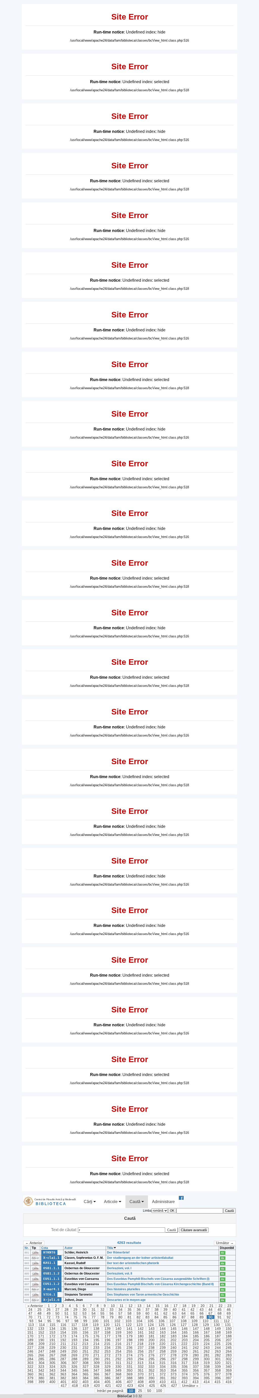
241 (185, 1348)
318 (195, 1363)
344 (63, 1370)
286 (52, 1359)
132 (30, 1329)
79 (112, 1317)
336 (185, 1367)
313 (140, 1363)
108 (184, 1321)
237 (141, 1348)
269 (74, 1355)
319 (207, 1363)
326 (74, 1367)
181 (151, 1336)
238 (151, 1348)
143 (151, 1329)
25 (39, 1310)
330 (118, 1367)
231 (74, 1348)
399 (41, 1382)
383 (74, 1378)
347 (96, 1370)
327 (85, 1367)
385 (96, 1378)
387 (118, 1378)
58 (129, 1313)
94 (40, 1321)
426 (163, 1386)
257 (151, 1351)
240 (173, 1348)
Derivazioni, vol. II (119, 1273)
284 (30, 1359)
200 (151, 1340)
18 (184, 1306)
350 (129, 1370)
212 (74, 1344)
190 (41, 1340)
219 (151, 1344)
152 (41, 1332)
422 (119, 1386)
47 (30, 1313)
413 (195, 1382)
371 (151, 1374)
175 (85, 1336)
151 (30, 1332)
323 (41, 1367)
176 (96, 1336)
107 (172, 1321)
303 (30, 1363)
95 (49, 1321)
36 (139, 1310)
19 (193, 1306)
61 (157, 1313)
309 (97, 1363)
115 (52, 1325)
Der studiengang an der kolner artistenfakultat (140, 1258)
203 (185, 1340)
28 (66, 1310)
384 (85, 1378)
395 (207, 1378)
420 (97, 1386)
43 (202, 1310)
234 (107, 1348)
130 (217, 1325)
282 (218, 1355)
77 (94, 1317)
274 (129, 1355)
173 (63, 1336)
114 (42, 1325)
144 (163, 1329)
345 (74, 1370)
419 (86, 1386)
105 (150, 1321)
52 (75, 1313)
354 (173, 1370)
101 (106, 1321)
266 (41, 1355)
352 (151, 1370)
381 (52, 1378)
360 (30, 1374)
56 (112, 1313)
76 (84, 1317)
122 (129, 1325)
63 (174, 1313)
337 (196, 1367)
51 (66, 1313)
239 (163, 1348)
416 (229, 1382)
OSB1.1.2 (51, 1273)
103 (128, 1321)
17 (176, 1306)
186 (207, 1336)
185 (196, 1336)
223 (195, 1344)
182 (163, 1336)
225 (217, 1344)
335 (173, 1367)
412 (184, 1382)
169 (229, 1332)
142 (141, 1329)
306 (63, 1363)
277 (163, 1355)
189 (30, 1340)
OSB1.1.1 (51, 1268)
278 (173, 1355)
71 (39, 1317)
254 (118, 1351)
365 (85, 1374)
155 (74, 1332)
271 (96, 1355)
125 (162, 1325)
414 (207, 1382)
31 (94, 1310)
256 (141, 1351)
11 (121, 1306)
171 (41, 1336)
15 (158, 1306)
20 (203, 1306)
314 (151, 1363)
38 (157, 1310)
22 (221, 1306)
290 (96, 1359)
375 (196, 1374)
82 (139, 1317)
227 (30, 1348)
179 (129, 1336)
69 (229, 1313)
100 (95, 1321)
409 (152, 1382)
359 (229, 1370)
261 (196, 1351)
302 (229, 1359)
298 (185, 1359)
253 (107, 1351)
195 (96, 1340)
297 (173, 1359)
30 (84, 1310)
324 (52, 1367)
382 (63, 1378)
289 (85, 1359)
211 (63, 1344)
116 (63, 1325)
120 (106, 1325)
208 (30, 1344)
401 (63, 1382)
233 (96, 1348)
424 (141, 1386)
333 (151, 1367)
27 (57, 1310)
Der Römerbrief (118, 1252)
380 (41, 1378)
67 (210, 1313)
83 (147, 1317)
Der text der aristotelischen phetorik (133, 1263)
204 (196, 1340)
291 (107, 1359)
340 (229, 1367)
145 (173, 1329)
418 (75, 1386)
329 (107, 1367)
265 (30, 1355)
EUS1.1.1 (51, 1279)
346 (85, 1370)
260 (185, 1351)
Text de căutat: (64, 1230)
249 (63, 1351)
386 (107, 1378)
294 (141, 1359)
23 (229, 1306)
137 (85, 1329)
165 (185, 1332)
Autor (68, 1248)
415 (217, 1382)
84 (157, 1317)
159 (118, 1332)
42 (192, 1310)
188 (229, 1336)
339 (218, 1367)
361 (41, 1374)
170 (30, 1336)
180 (141, 1336)
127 (184, 1325)
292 (118, 1359)
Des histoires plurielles (123, 1289)
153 (52, 1332)
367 (107, 1374)
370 (141, 1374)
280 (196, 1355)
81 (129, 1317)
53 (84, 1313)
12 (130, 1306)
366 (96, 1374)
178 (118, 1336)
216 (118, 1344)
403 (85, 1382)
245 (229, 1348)
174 (74, 1336)
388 (129, 1378)
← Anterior (33, 1243)
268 (63, 1355)
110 (205, 1321)
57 (120, 1313)
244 (218, 1348)
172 (52, 1336)
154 (63, 1332)
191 (52, 1340)
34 (120, 1310)
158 (107, 1332)
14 (148, 1306)
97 (67, 1321)
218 (140, 1344)
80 (120, 1317)
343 (52, 1370)
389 (141, 1378)
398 (30, 1382)
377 (218, 1374)
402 (75, 1382)
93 (31, 1321)
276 (151, 1355)
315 (162, 1363)
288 (74, 1359)
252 (96, 1351)
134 (52, 1329)
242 (196, 1348)
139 (107, 1329)
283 (229, 1355)
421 (108, 1386)
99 (85, 1321)
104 (139, 1321)
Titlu (110, 1248)
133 (41, 1329)
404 (97, 1382)
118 (85, 1325)
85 (165, 1317)
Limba (147, 1210)
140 (118, 1329)
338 (207, 1367)
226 (229, 1344)
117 (74, 1325)
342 (41, 1370)
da (222, 1252)
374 (185, 1374)
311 (118, 1363)
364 (74, 1374)
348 (107, 1370)
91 (220, 1317)
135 (63, 1329)
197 (118, 1340)
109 (194, 1321)
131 (228, 1325)
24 (30, 1310)
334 (163, 1367)
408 (141, 1382)
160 (129, 1332)
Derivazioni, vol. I (119, 1268)
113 (31, 1325)
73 (57, 1317)
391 (163, 1378)
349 (118, 1370)
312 (129, 1363)
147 (196, 1329)
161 (141, 1332)
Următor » (190, 1386)
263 (218, 1351)
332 (141, 1367)
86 (174, 1317)
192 (63, 1340)
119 (96, 1325)
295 (151, 1359)
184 (185, 1336)
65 (192, 1313)
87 (184, 1317)
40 (174, 1310)
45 (220, 1310)
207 (229, 1340)
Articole (111, 1201)
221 (173, 1344)
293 (129, 1359)
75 (75, 1317)
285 (41, 1359)
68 (220, 1313)
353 (163, 1370)
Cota (44, 1248)
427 (174, 1386)
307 (75, 1363)
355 (185, 1370)
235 (118, 1348)
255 (129, 1351)
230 (63, 1348)
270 (85, 1355)
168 (218, 1332)
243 (207, 1348)
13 (139, 1306)
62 (165, 1313)
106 (162, 1321)
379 (30, 1378)
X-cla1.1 (51, 1258)
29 (75, 1310)
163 (163, 1332)
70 (30, 1317)
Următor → (225, 1243)
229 (52, 1348)
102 (117, 1321)
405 (107, 1382)
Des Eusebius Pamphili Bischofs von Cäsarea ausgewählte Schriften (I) (158, 1279)
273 (118, 1355)
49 (49, 1313)
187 (218, 1336)
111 (216, 1321)
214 (96, 1344)
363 (63, 1374)
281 (207, 1355)
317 (184, 1363)
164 (173, 1332)
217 (129, 1344)
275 (141, 1355)
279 (185, 1355)
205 (207, 1340)
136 (74, 1329)
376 (207, 1374)
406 (119, 1382)
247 (41, 1351)
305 (52, 1363)
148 (207, 1329)
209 (41, 1344)
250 (74, 1351)
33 (112, 1310)
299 (196, 1359)
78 (102, 1317)
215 (107, 1344)
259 (173, 1351)
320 (217, 1363)
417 (64, 1386)
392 (173, 1378)
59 (139, 1313)
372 (163, 1374)
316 (173, 1363)
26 (49, 1310)
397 (229, 1378)
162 (151, 1332)
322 (30, 1367)
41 (184, 1310)
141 (129, 1329)
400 (52, 1382)
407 (130, 1382)
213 (85, 1344)
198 (129, 1340)
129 (206, 1325)
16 (166, 1306)
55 (102, 1313)
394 (196, 1378)
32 (102, 1310)
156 (85, 1332)
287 (63, 1359)
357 (207, 1370)
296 (163, 1359)
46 (229, 1310)
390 (151, 1378)
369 (129, 1374)
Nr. (27, 1248)
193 (74, 1340)
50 (57, 1313)
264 (229, 1351)
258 (163, 1351)
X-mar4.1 (51, 1289)
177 (107, 1336)
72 (49, 1317)
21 (211, 1306)
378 (229, 1374)
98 (76, 1321)
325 (63, 1367)
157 (96, 1332)
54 (94, 1313)
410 (163, 1382)
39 (165, 1310)
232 (85, 1348)
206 (218, 1340)
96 (58, 1321)
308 (85, 1363)
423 (130, 1386)
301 (218, 1359)
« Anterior (35, 1306)
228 (41, 1348)
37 (147, 1310)
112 (227, 1321)
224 (207, 1344)
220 (162, 1344)
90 (210, 1317)
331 (129, 1367)
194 (85, 1340)
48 (39, 1313)
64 (184, 1313)
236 (129, 1348)
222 (184, 1344)
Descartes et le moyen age (126, 1300)
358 (218, 1370)
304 (41, 1363)
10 (113, 1306)
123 (140, 1325)
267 (52, 1355)
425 (152, 1386)
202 (173, 1340)
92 (229, 1317)
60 (147, 1313)
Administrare (163, 1201)
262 (207, 1351)
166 (196, 1332)
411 (174, 1382)
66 (202, 1313)
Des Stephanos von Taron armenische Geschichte (143, 1294)
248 (52, 1351)
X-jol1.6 (51, 1300)
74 (66, 1317)
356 (196, 1370)
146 (185, 1329)
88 (192, 1317)
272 (107, 1355)
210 (52, 1344)
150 (229, 1329)
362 (52, 1374)
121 (118, 1325)
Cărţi (88, 1201)
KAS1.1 (49, 1263)
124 (151, 1325)
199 (141, 1340)
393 (185, 1378)
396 (218, 1378)
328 (96, 1367)
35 (129, 1310)
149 (218, 1329)
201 (163, 1340)
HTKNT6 (49, 1252)
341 (30, 1370)
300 (207, 1359)
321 (229, 1363)
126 (173, 1325)
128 (195, 1325)
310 (107, 1363)
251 (85, 1351)
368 (118, 1374)
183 (173, 1336)
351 (141, 1370)
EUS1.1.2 (51, 1284)
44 (210, 1310)
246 (30, 1351)
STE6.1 (49, 1294)
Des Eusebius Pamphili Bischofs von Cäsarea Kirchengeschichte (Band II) (160, 1284)
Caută (135, 1201)
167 (207, 1332)
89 (202, 1317)
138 (96, 1329)
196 (107, 1340)
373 (173, 1374)
